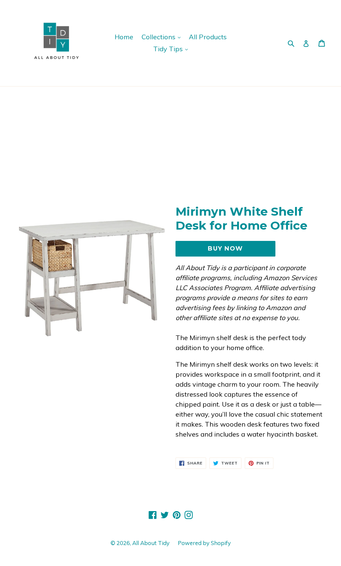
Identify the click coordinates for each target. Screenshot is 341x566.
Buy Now (225, 248)
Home (124, 37)
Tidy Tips (168, 49)
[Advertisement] (170, 136)
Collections (159, 37)
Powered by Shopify (204, 542)
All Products (208, 37)
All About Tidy (151, 542)
